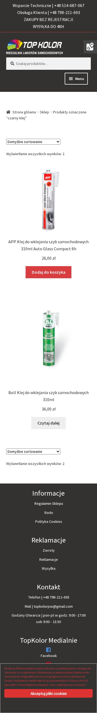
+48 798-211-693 (56, 597)
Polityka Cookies (48, 521)
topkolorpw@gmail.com (53, 606)
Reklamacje (48, 559)
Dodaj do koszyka (48, 272)
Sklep (44, 112)
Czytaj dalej (48, 423)
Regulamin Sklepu (48, 503)
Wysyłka (49, 568)
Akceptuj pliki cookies (48, 693)
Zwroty (49, 550)
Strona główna (24, 112)
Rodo (48, 512)
